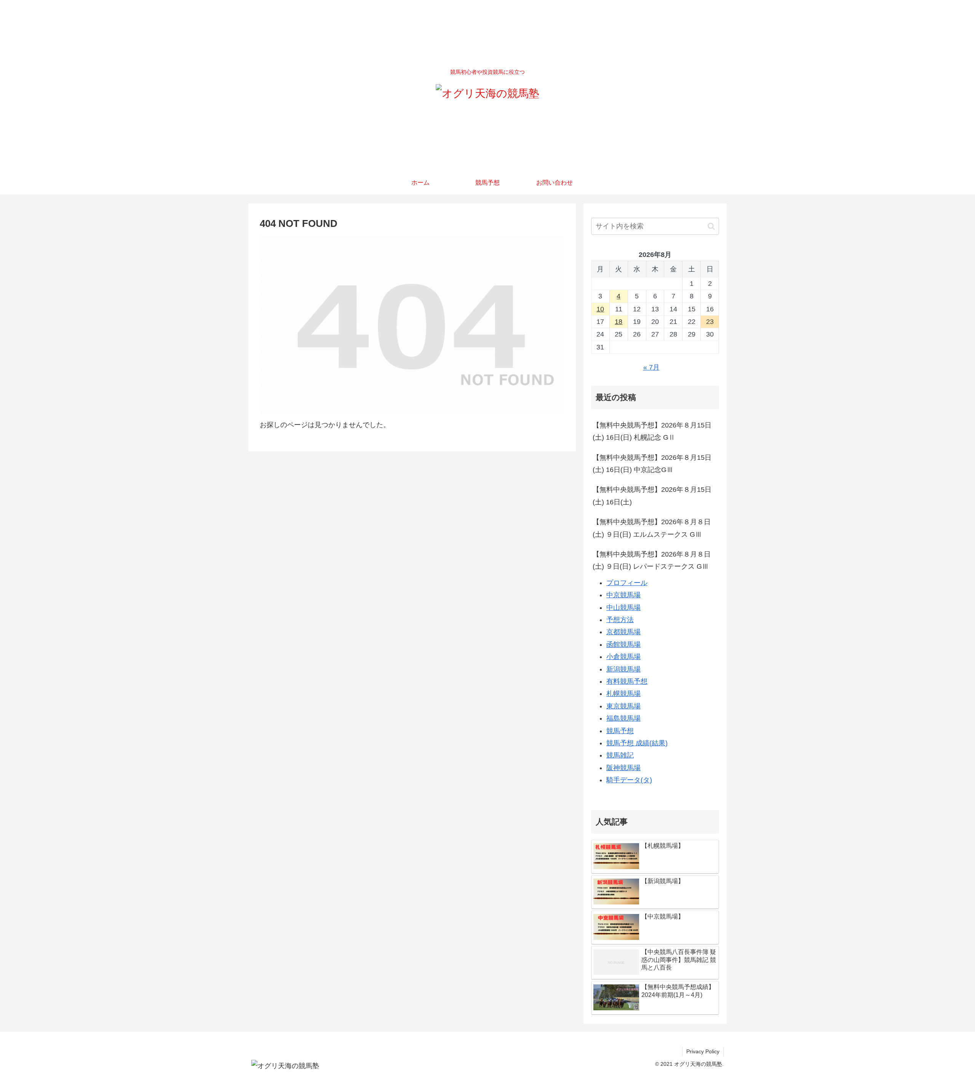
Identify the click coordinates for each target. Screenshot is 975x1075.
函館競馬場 (623, 644)
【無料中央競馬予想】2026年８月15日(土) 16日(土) (652, 496)
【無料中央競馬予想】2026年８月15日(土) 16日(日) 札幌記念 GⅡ (652, 431)
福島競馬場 (623, 718)
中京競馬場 (623, 595)
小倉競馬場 (623, 656)
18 (618, 321)
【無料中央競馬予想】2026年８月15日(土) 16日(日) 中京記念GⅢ (652, 464)
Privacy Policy (702, 1051)
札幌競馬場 (623, 693)
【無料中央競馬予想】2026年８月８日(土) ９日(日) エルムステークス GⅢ (652, 528)
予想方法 (620, 620)
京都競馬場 (623, 632)
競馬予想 (620, 731)
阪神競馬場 (623, 768)
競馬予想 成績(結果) (637, 743)
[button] (711, 226)
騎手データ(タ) (629, 780)
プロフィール (626, 583)
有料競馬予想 (626, 681)
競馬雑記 (620, 755)
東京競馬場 (623, 706)
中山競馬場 (623, 607)
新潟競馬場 (623, 669)
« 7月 (651, 367)
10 (600, 309)
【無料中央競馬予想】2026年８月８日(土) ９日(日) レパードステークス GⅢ (652, 560)
